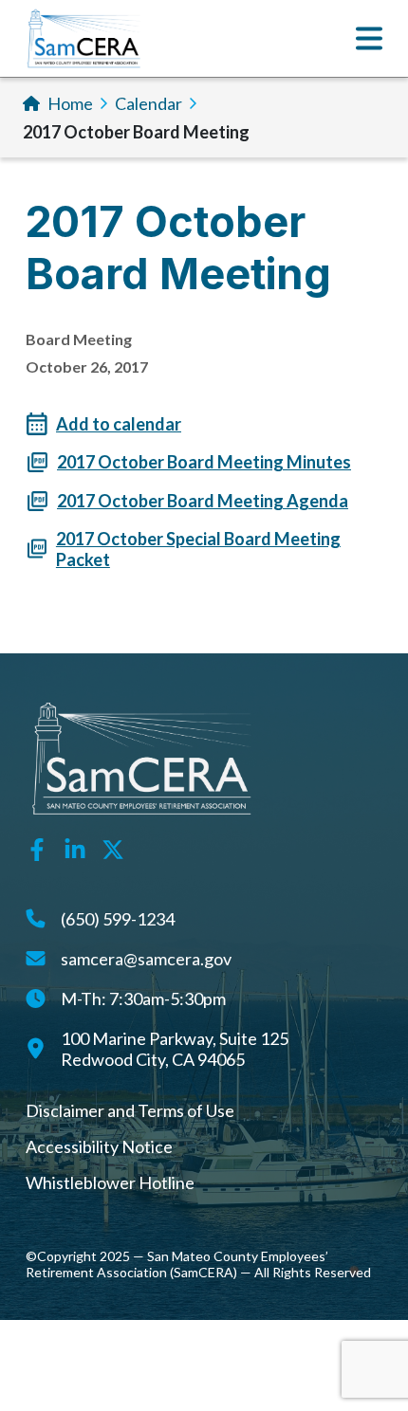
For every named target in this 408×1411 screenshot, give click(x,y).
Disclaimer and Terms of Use (130, 1110)
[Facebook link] (37, 847)
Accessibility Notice (99, 1146)
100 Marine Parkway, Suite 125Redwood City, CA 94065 (174, 1049)
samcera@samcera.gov (146, 958)
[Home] (84, 38)
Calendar (148, 103)
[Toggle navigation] (369, 38)
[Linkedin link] (75, 847)
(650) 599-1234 (118, 918)
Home (70, 103)
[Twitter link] (113, 847)
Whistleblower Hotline (110, 1182)
